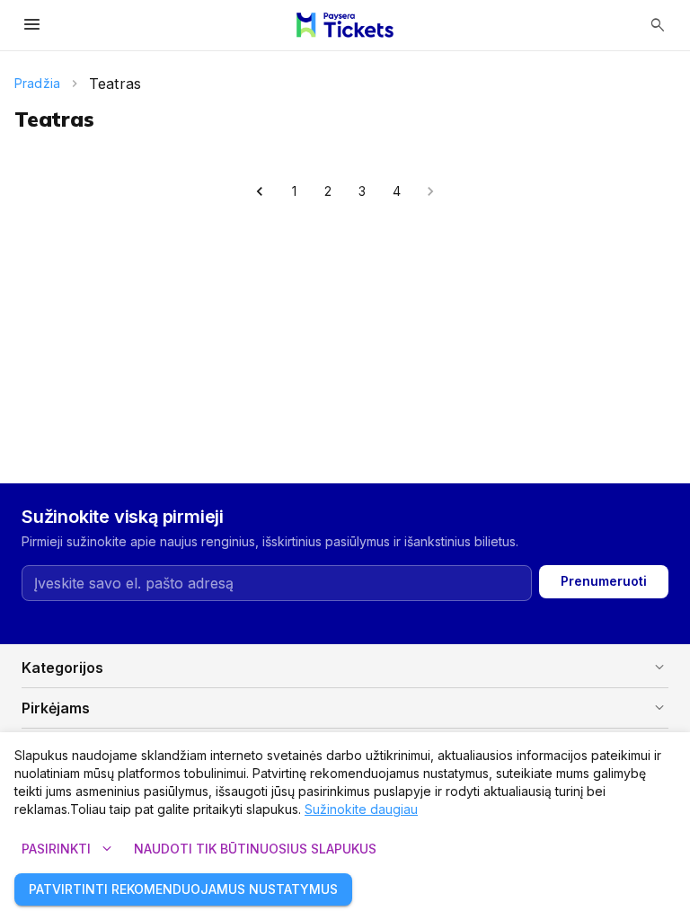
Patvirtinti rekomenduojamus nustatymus (183, 889)
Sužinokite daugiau (361, 809)
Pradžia (37, 83)
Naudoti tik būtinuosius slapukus (255, 848)
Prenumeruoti (604, 580)
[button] (345, 667)
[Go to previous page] (259, 191)
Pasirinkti (69, 849)
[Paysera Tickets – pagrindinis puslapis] (345, 25)
